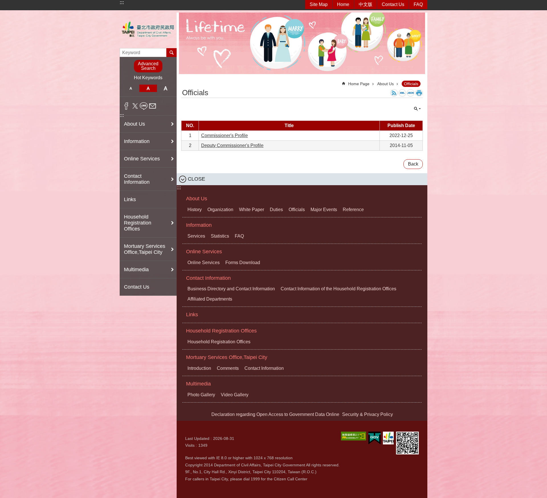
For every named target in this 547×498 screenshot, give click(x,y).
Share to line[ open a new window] (143, 106)
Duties (276, 209)
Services (196, 236)
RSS (394, 93)
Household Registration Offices (221, 331)
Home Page (359, 83)
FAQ (418, 4)
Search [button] (171, 52)
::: (122, 2)
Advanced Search (148, 66)
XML (402, 93)
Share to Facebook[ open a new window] (126, 106)
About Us (385, 83)
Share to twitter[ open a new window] (135, 106)
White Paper (251, 209)
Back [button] (413, 164)
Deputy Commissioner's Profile (232, 145)
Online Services (204, 251)
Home (343, 4)
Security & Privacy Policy (367, 414)
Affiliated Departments (209, 299)
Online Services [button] (142, 159)
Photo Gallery (201, 394)
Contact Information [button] (137, 179)
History (194, 209)
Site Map (319, 4)
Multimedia (198, 384)
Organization (220, 209)
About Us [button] (134, 124)
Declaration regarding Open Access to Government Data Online (275, 414)
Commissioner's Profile (224, 135)
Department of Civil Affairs (148, 29)
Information (199, 225)
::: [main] (185, 81)
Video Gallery (234, 394)
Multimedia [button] (136, 269)
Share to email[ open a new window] (152, 106)
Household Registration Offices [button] (137, 223)
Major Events (324, 209)
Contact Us (393, 4)
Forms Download (242, 262)
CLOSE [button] (417, 109)
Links (130, 199)
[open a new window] (353, 436)
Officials (411, 83)
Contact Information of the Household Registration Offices (338, 288)
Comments (228, 368)
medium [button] (148, 88)
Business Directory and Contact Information (231, 288)
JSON (410, 93)
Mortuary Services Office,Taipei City (226, 357)
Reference (353, 209)
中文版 (365, 4)
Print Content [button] (419, 93)
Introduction (199, 368)
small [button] (130, 88)
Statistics (220, 236)
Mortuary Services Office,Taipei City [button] (144, 249)
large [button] (165, 88)
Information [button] (137, 141)
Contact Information (208, 278)
